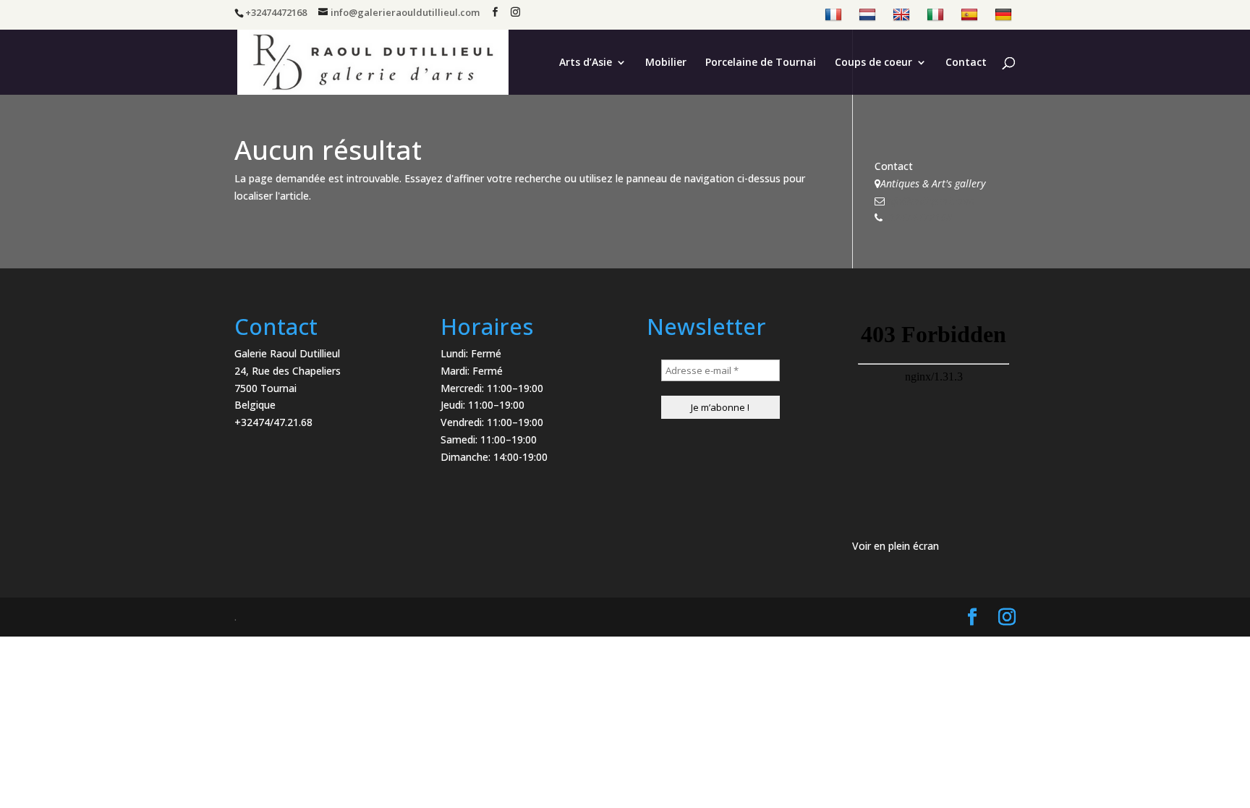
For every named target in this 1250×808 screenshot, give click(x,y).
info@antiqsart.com (929, 201)
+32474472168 (917, 217)
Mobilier (665, 63)
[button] (1219, 20)
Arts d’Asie (585, 63)
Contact (966, 63)
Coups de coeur (873, 63)
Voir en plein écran (895, 546)
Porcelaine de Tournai (760, 63)
